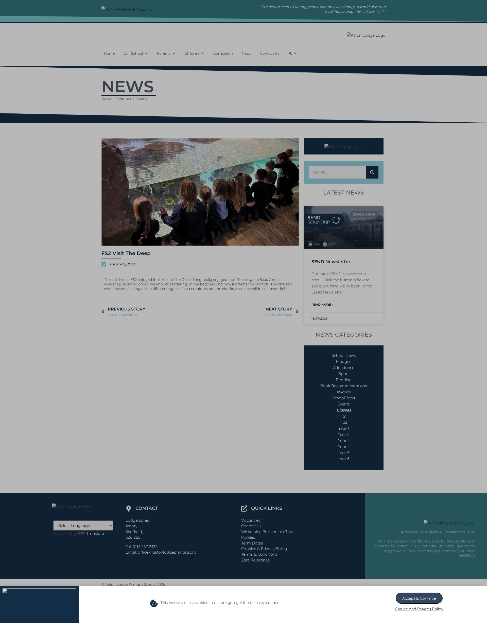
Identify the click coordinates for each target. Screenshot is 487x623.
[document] (243, 311)
